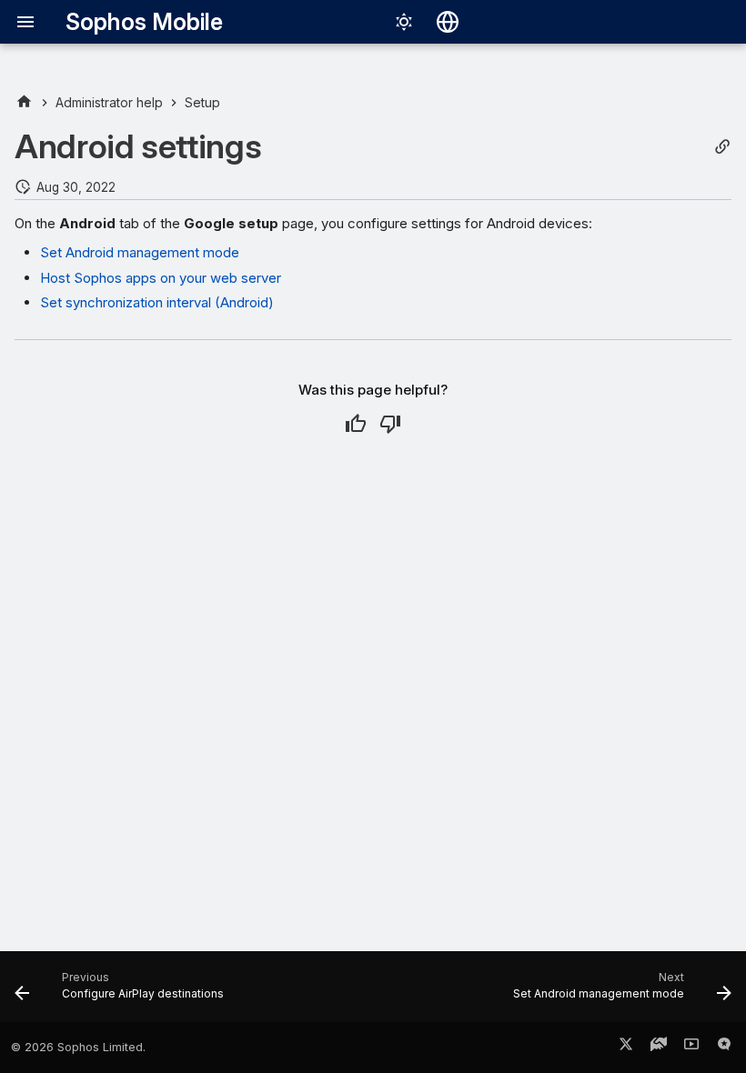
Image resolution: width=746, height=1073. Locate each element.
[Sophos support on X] (625, 1047)
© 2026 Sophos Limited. (78, 1047)
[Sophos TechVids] (691, 1047)
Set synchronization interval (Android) (157, 302)
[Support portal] (658, 1047)
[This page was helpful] (355, 424)
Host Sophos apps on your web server (160, 277)
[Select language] (447, 22)
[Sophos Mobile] (24, 102)
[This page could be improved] (390, 424)
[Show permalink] (722, 146)
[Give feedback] (724, 1047)
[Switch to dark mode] (404, 22)
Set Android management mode (139, 252)
